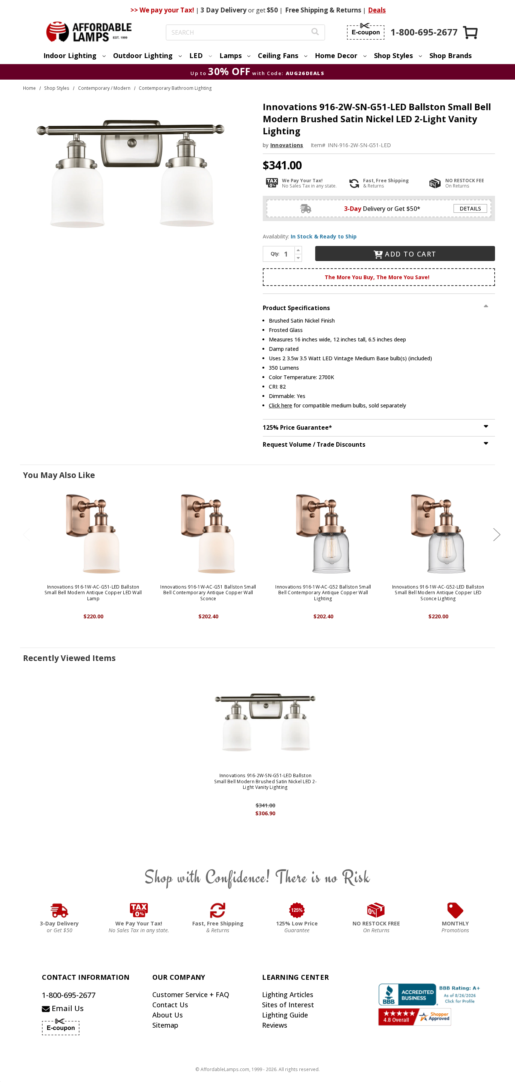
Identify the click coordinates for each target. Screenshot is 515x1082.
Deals (377, 10)
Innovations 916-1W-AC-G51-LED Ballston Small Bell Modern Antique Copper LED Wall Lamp (93, 593)
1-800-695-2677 (68, 995)
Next (496, 534)
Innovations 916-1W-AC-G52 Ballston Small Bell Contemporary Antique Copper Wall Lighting (323, 593)
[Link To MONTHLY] (455, 910)
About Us (167, 1014)
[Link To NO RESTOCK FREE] (376, 910)
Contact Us (170, 1004)
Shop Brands (450, 55)
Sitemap (165, 1025)
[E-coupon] (366, 31)
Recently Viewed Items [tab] (69, 658)
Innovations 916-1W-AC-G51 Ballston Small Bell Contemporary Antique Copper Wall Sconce (208, 593)
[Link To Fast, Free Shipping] (218, 910)
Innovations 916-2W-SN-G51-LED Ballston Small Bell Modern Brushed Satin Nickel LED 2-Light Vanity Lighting (265, 781)
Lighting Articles (287, 994)
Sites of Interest (288, 1004)
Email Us (67, 1008)
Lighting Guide (285, 1014)
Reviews (274, 1025)
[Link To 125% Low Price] (297, 910)
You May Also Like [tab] (59, 475)
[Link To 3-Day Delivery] (59, 910)
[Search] (315, 33)
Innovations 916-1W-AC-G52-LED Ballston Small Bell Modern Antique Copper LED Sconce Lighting (438, 593)
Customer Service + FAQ (190, 994)
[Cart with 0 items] (471, 32)
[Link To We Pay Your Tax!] (139, 910)
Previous (26, 534)
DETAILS (470, 208)
